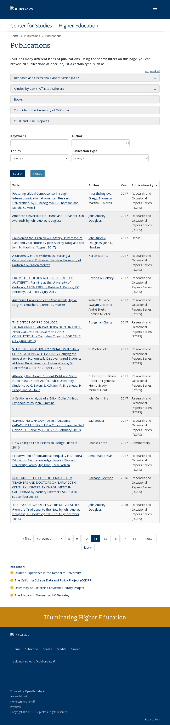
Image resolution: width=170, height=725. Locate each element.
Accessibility (18, 696)
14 (126, 539)
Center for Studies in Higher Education (54, 25)
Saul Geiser (96, 420)
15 (136, 539)
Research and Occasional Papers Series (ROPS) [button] (47, 78)
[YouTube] (30, 642)
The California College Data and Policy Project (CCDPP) (53, 580)
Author (77, 136)
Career (75, 649)
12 (106, 539)
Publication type (84, 151)
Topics (15, 151)
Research (17, 566)
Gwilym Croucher (101, 304)
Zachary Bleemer (101, 478)
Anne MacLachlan (101, 455)
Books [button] (18, 99)
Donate (47, 649)
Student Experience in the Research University (48, 573)
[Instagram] (38, 642)
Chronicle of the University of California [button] (41, 110)
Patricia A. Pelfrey (101, 278)
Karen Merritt (98, 255)
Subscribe (31, 649)
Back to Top (152, 719)
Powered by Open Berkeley (27, 691)
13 (116, 539)
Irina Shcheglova (100, 193)
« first (28, 539)
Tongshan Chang (100, 322)
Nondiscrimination (22, 701)
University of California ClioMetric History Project (49, 588)
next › (151, 539)
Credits (61, 649)
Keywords (18, 136)
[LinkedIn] (22, 642)
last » (89, 548)
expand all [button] (152, 71)
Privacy (15, 707)
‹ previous (45, 539)
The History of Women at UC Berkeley (42, 595)
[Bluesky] (46, 642)
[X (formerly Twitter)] (14, 642)
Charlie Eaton (98, 443)
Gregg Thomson (100, 198)
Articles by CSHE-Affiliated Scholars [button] (39, 88)
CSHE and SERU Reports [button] (31, 121)
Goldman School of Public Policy (33, 661)
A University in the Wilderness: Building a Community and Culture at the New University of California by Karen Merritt (46, 260)
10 (87, 539)
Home (14, 36)
